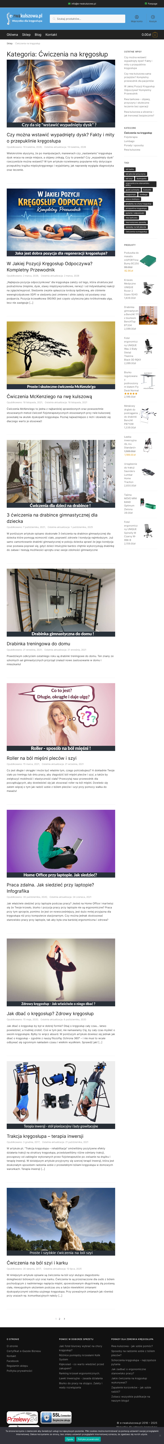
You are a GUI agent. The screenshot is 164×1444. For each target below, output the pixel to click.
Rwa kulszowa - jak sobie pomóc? (132, 1346)
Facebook (13, 1361)
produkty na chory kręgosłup (138, 203)
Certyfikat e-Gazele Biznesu (24, 1351)
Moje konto (137, 21)
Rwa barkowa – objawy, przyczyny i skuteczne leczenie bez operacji (137, 103)
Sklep (10, 43)
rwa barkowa (131, 217)
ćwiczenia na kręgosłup (136, 231)
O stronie (12, 1346)
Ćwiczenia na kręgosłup (138, 132)
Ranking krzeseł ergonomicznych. (79, 1373)
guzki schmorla (132, 190)
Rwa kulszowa (132, 149)
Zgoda (69, 1439)
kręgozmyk (131, 194)
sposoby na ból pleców (136, 227)
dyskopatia (142, 178)
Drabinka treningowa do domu (38, 643)
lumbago (144, 194)
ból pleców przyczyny (136, 174)
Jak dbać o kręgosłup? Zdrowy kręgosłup (50, 1013)
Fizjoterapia (130, 137)
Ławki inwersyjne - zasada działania (81, 1378)
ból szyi (129, 178)
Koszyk (153, 21)
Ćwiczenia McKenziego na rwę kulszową (49, 396)
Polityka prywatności (19, 1370)
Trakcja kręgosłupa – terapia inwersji (45, 1136)
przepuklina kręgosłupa (136, 208)
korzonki (147, 190)
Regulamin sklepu (17, 1365)
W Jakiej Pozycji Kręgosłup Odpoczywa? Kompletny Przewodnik (139, 90)
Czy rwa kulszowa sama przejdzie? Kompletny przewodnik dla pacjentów (139, 77)
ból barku (130, 169)
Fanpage (152, 3)
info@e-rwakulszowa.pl (84, 3)
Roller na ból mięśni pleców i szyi (42, 758)
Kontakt (11, 1356)
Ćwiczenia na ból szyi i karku (37, 1263)
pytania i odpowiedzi (135, 213)
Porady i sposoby (134, 145)
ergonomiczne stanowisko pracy (137, 184)
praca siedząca (132, 199)
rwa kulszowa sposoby (136, 222)
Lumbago (129, 141)
